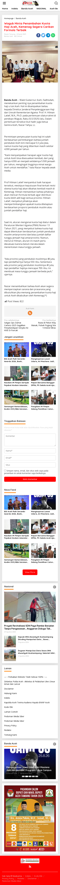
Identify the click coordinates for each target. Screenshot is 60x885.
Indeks (7, 698)
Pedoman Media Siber (14, 716)
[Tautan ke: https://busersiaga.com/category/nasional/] (54, 587)
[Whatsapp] (53, 35)
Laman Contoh (11, 711)
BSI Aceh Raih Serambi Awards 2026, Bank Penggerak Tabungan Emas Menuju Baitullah (14, 360)
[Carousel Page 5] (36, 776)
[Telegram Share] (48, 35)
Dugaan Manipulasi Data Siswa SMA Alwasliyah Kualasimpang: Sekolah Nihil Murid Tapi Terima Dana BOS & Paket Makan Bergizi (36, 651)
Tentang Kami (10, 734)
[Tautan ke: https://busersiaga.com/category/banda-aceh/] (54, 744)
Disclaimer (9, 688)
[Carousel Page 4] (33, 776)
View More (30, 572)
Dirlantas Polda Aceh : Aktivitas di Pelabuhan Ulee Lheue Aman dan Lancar (29, 682)
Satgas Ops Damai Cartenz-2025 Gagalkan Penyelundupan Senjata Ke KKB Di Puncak (16, 325)
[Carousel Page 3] (30, 776)
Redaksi (7, 730)
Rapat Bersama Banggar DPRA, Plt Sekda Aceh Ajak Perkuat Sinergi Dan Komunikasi (43, 383)
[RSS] (30, 313)
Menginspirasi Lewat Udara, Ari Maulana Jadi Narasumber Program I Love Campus (42, 360)
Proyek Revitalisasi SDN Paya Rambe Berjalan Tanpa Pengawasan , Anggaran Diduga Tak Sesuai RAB (29, 627)
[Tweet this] (43, 35)
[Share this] (38, 35)
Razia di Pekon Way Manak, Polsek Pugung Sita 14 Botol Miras (43, 324)
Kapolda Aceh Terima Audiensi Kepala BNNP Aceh (27, 702)
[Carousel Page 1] (23, 776)
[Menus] (4, 3)
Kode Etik (8, 707)
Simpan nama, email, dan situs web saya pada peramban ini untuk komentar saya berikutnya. (26, 472)
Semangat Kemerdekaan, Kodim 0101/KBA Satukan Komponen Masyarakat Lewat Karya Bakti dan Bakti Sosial (16, 407)
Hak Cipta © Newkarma (12, 876)
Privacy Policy (10, 725)
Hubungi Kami (10, 693)
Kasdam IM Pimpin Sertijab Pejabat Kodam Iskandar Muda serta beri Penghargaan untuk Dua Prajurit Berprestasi (16, 383)
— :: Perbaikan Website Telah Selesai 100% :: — (25, 677)
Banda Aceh (8, 36)
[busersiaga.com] (30, 3)
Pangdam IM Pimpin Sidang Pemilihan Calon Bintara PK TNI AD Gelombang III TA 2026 (42, 407)
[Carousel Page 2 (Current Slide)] (26, 776)
